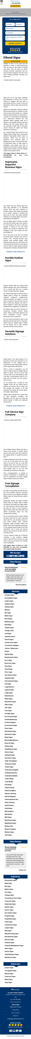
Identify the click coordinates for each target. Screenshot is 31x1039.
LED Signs (8, 684)
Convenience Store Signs (13, 898)
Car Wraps (8, 633)
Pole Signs (8, 710)
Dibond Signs (9, 973)
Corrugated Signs (10, 970)
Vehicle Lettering (10, 793)
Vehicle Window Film (11, 799)
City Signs (8, 892)
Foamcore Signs (10, 976)
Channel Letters (10, 636)
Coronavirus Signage (12, 645)
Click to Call (16, 6)
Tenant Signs (9, 767)
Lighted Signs (9, 690)
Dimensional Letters (11, 657)
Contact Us (15, 1015)
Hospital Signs (9, 916)
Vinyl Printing (9, 805)
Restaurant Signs (10, 734)
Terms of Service (15, 1013)
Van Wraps (8, 784)
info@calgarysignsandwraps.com (15, 1018)
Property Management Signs (14, 945)
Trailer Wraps (9, 779)
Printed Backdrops (11, 719)
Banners (7, 610)
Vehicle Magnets (10, 796)
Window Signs (9, 832)
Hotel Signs (8, 922)
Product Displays (10, 722)
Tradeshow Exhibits (11, 776)
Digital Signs (9, 654)
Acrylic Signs (9, 601)
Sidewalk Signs (10, 755)
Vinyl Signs (8, 982)
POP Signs (8, 707)
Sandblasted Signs (11, 749)
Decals (7, 651)
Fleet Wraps (8, 669)
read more (18, 580)
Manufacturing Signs (12, 933)
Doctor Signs (9, 910)
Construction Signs (11, 642)
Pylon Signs (8, 728)
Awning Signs (9, 607)
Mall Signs (8, 930)
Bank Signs (8, 883)
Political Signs (9, 942)
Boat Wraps (8, 619)
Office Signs (9, 704)
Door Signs (8, 660)
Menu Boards (9, 696)
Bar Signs (8, 613)
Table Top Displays (11, 761)
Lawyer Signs (9, 928)
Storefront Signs (10, 758)
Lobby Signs (9, 693)
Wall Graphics (9, 811)
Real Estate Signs (10, 731)
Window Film (9, 826)
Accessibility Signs (11, 598)
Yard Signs (8, 835)
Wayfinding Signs (10, 823)
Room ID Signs (9, 743)
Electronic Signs (10, 663)
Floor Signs (8, 672)
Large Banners (9, 687)
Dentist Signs (9, 907)
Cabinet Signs (9, 627)
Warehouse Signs (10, 820)
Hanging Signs (9, 678)
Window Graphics (10, 829)
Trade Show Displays (11, 770)
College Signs (9, 895)
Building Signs (9, 622)
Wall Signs (8, 817)
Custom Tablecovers (11, 648)
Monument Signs (10, 701)
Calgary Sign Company (15, 1007)
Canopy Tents (9, 630)
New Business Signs (11, 936)
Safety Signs (9, 746)
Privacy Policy (15, 1010)
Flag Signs (8, 666)
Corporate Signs (10, 901)
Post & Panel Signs (11, 716)
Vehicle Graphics (10, 790)
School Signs (9, 752)
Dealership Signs (10, 904)
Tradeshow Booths (11, 773)
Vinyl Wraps (8, 808)
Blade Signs (8, 616)
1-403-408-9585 (15, 3)
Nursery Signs (9, 939)
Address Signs (9, 604)
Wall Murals (8, 814)
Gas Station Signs (11, 675)
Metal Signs (9, 699)
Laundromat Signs (11, 925)
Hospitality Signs (10, 919)
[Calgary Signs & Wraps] (15, 989)
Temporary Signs (10, 764)
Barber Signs (9, 889)
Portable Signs (9, 713)
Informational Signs (11, 681)
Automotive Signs (11, 880)
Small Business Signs (12, 954)
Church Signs (9, 639)
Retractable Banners (11, 740)
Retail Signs (9, 737)
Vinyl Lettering (9, 802)
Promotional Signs (11, 725)
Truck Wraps (9, 781)
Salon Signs (9, 948)
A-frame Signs (9, 595)
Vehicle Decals (9, 787)
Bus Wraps (8, 625)
